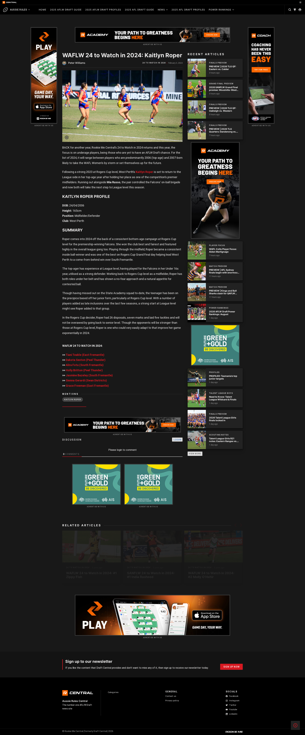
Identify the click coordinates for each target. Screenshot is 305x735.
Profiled (214, 372)
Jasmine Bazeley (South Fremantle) (89, 375)
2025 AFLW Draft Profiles (103, 9)
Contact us (170, 696)
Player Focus (217, 245)
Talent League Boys (221, 393)
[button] (235, 525)
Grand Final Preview (221, 84)
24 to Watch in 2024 (154, 63)
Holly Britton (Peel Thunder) (84, 370)
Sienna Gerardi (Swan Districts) (86, 380)
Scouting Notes (219, 435)
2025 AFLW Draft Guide (65, 9)
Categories (113, 692)
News (161, 9)
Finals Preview (218, 63)
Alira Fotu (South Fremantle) (85, 365)
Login (177, 439)
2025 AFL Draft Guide (139, 9)
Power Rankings (220, 9)
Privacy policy (172, 701)
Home (42, 9)
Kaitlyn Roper (144, 172)
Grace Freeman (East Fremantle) (87, 385)
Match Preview (218, 266)
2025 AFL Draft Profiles (188, 9)
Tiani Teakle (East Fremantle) (85, 354)
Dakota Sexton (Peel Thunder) (85, 360)
